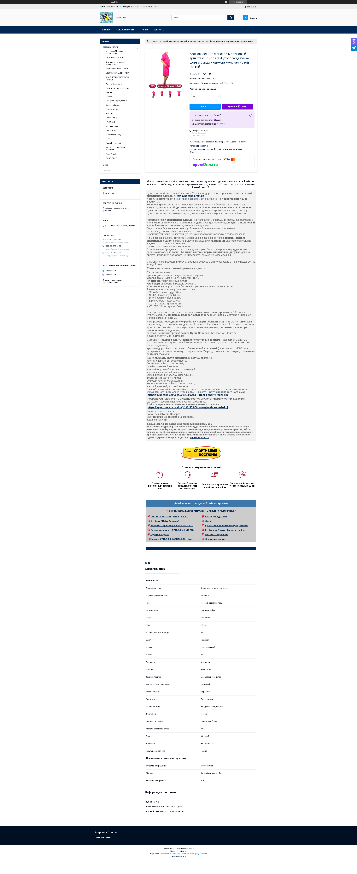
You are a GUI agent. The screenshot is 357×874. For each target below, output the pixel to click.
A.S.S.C (184, 516)
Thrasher (166, 516)
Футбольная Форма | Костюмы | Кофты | (225, 530)
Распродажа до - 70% (216, 516)
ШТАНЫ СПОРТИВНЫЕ (116, 58)
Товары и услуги (125, 30)
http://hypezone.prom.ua (189, 196)
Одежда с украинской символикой (116, 63)
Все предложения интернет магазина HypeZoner (201, 510)
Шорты (208, 521)
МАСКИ (109, 92)
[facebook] (146, 563)
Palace (176, 516)
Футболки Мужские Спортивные (114, 52)
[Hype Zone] (106, 23)
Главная (106, 30)
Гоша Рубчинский (113, 143)
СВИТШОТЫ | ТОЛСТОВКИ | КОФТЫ (118, 78)
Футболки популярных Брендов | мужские (226, 525)
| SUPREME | (111, 118)
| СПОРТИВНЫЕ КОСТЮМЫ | (118, 88)
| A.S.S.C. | (110, 122)
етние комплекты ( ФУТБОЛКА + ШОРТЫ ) (174, 530)
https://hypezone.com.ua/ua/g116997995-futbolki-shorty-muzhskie (188, 395)
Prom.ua (190, 849)
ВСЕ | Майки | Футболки (116, 101)
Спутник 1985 (112, 126)
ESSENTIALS (111, 158)
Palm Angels (111, 154)
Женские (155, 539)
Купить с (232, 106)
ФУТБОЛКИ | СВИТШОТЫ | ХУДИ (177, 539)
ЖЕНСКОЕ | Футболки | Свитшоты (116, 148)
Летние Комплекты (114, 84)
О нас (145, 30)
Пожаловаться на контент (170, 854)
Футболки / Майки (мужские (164, 521)
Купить (205, 106)
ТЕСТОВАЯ (111, 130)
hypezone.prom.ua (199, 437)
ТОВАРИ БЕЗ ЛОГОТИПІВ (117, 69)
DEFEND (110, 97)
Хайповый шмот (113, 105)
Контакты (159, 30)
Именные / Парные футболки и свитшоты (171, 525)
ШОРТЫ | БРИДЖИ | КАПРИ (118, 73)
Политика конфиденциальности (194, 854)
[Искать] (230, 17)
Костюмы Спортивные (216, 535)
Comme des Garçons (115, 135)
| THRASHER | (112, 109)
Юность (109, 113)
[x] (149, 563)
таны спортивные (216, 539)
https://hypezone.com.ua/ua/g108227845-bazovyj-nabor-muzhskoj (188, 407)
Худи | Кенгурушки (159, 535)
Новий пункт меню (103, 837)
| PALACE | (110, 139)
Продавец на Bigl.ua (178, 851)
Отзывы (106, 171)
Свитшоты (156, 516)
